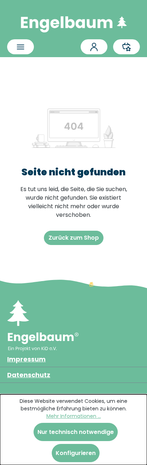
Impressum (26, 359)
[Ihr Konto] (94, 46)
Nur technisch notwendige (75, 432)
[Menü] (20, 46)
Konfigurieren (76, 453)
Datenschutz (28, 374)
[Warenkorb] (126, 46)
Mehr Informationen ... (73, 416)
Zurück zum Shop (74, 238)
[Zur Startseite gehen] (73, 22)
